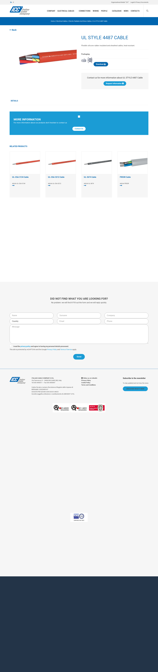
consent (60, 640)
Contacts (135, 11)
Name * (50, 602)
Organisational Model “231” (120, 2)
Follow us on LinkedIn (90, 378)
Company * (52, 612)
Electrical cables (65, 11)
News (126, 11)
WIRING (96, 11)
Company (51, 11)
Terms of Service (104, 250)
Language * (52, 624)
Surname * (85, 602)
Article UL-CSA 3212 (54, 183)
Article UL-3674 (89, 183)
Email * (83, 612)
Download (100, 64)
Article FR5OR (124, 183)
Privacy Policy (90, 250)
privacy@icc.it (66, 552)
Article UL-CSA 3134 (18, 183)
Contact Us (79, 129)
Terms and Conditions (88, 385)
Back (14, 30)
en (11, 2)
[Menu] (155, 7)
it (13, 2)
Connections (84, 11)
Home (53, 21)
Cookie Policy (85, 382)
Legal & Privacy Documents (139, 2)
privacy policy (64, 247)
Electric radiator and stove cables (80, 21)
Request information (114, 83)
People (104, 11)
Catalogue (116, 11)
